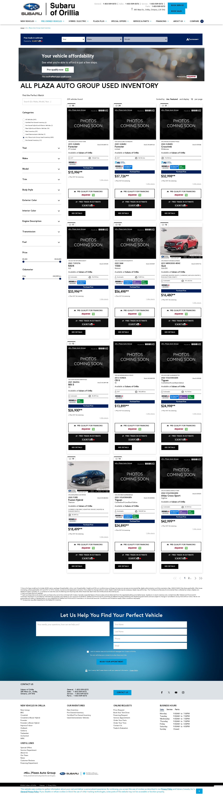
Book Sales (176, 11)
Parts (177, 709)
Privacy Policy (134, 670)
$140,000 (58, 259)
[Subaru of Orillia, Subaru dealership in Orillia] (50, 9)
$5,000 (24, 259)
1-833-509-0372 (109, 4)
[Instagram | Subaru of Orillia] (183, 693)
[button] (58, 69)
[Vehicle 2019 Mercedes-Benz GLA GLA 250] (181, 243)
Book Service (177, 5)
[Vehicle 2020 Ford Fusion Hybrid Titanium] (88, 477)
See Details (77, 213)
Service (169, 709)
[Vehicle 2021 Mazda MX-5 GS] (88, 362)
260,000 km (57, 276)
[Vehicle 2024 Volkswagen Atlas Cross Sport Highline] (181, 472)
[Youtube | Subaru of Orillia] (176, 693)
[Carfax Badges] (72, 163)
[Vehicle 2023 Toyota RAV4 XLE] (88, 243)
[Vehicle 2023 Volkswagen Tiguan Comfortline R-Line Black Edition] (134, 477)
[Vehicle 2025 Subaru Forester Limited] (134, 124)
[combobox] (73, 39)
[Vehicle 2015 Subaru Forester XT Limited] (88, 124)
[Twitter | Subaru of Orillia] (169, 693)
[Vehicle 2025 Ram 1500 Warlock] (134, 243)
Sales (162, 709)
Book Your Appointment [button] (111, 662)
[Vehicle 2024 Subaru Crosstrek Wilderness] (181, 124)
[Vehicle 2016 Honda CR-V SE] (134, 357)
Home (22, 28)
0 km (24, 276)
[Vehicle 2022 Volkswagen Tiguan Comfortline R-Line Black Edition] (181, 357)
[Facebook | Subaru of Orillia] (162, 693)
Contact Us (122, 692)
